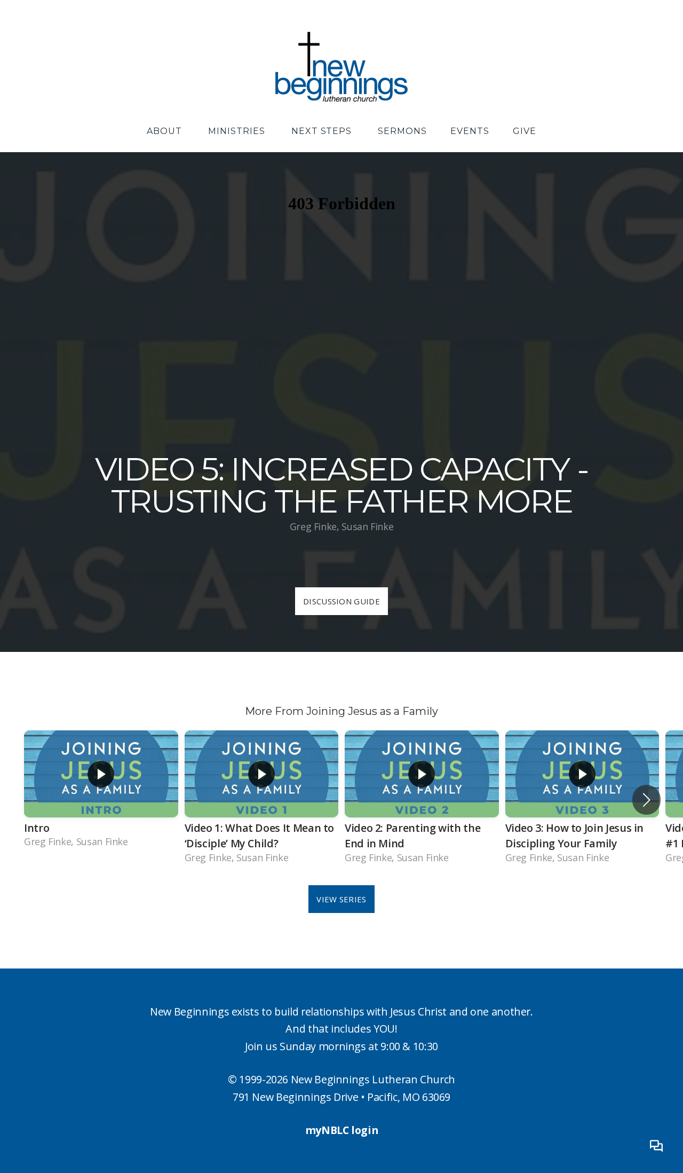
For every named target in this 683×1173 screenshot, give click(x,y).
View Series (341, 899)
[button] (646, 800)
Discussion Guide (341, 601)
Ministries (238, 131)
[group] (101, 791)
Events (469, 131)
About (166, 131)
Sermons (402, 131)
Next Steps (323, 131)
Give (524, 131)
